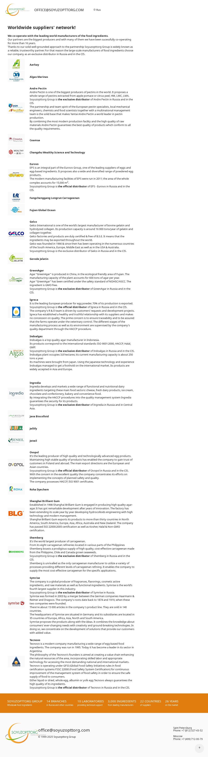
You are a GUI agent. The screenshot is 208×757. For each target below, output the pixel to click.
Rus (98, 10)
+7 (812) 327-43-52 (192, 730)
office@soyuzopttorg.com (59, 10)
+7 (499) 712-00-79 (192, 739)
